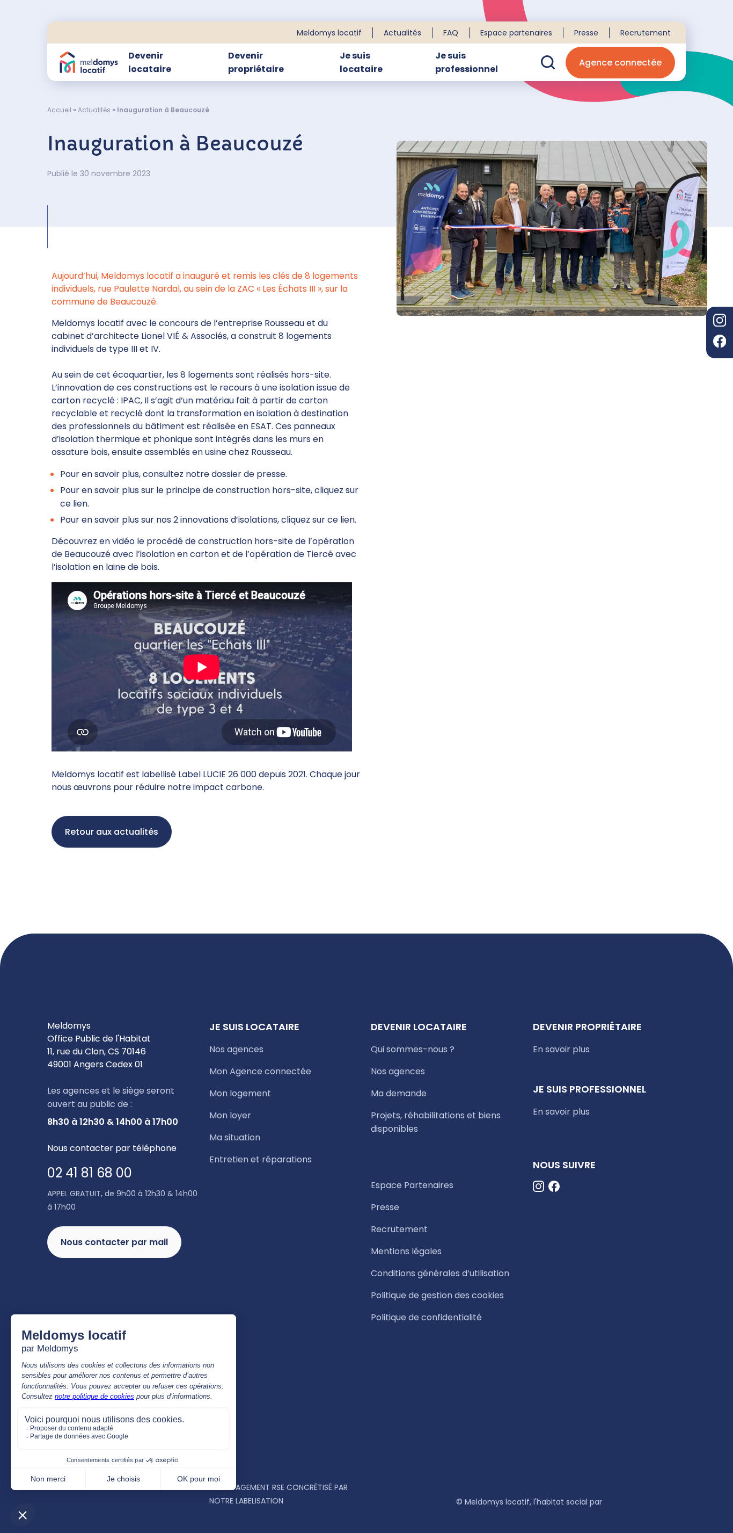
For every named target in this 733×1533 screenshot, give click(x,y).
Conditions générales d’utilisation (440, 1273)
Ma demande (399, 1093)
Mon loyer (230, 1115)
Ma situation (234, 1137)
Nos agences (236, 1049)
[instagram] (719, 322)
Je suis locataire (361, 62)
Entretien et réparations (260, 1159)
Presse (586, 32)
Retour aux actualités (111, 832)
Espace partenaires (516, 32)
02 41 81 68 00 (89, 1173)
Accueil (59, 109)
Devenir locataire (149, 62)
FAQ (450, 32)
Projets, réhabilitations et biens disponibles (436, 1122)
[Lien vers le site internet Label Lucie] (124, 1500)
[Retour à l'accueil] (89, 62)
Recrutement (645, 32)
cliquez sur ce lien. (318, 520)
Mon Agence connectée (260, 1071)
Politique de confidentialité (426, 1317)
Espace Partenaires (412, 1185)
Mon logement (240, 1093)
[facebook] (719, 343)
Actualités (402, 32)
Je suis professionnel (466, 62)
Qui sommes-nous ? (413, 1049)
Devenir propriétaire (256, 62)
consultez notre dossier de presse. (215, 474)
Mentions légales (406, 1251)
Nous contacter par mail (114, 1242)
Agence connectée (620, 62)
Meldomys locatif (329, 32)
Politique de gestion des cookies (437, 1295)
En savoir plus (561, 1049)
